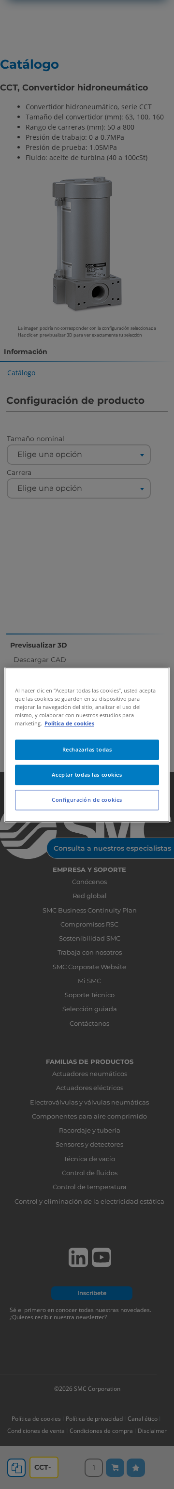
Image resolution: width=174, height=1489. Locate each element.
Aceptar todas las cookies (87, 774)
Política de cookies (69, 723)
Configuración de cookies (87, 799)
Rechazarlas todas (87, 749)
